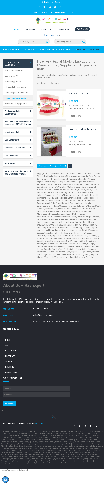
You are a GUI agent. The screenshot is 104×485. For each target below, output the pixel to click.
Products (46, 29)
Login (46, 2)
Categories (11, 351)
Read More (76, 115)
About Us (30, 29)
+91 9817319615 (41, 12)
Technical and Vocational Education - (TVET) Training (18, 122)
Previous (42, 166)
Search (8, 362)
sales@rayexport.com (63, 12)
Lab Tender (10, 367)
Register (58, 2)
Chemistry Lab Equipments (17, 92)
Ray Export (39, 423)
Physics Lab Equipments (15, 87)
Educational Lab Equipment (38, 49)
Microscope (10, 163)
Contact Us (63, 29)
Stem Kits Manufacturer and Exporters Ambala (16, 172)
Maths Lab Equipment (14, 70)
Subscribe (9, 403)
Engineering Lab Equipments (12, 112)
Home (17, 29)
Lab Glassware (12, 155)
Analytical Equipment (15, 147)
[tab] (18, 63)
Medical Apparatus (13, 81)
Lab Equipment (12, 140)
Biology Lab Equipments (63, 49)
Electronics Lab (12, 132)
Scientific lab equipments (16, 104)
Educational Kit (11, 76)
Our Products (17, 49)
